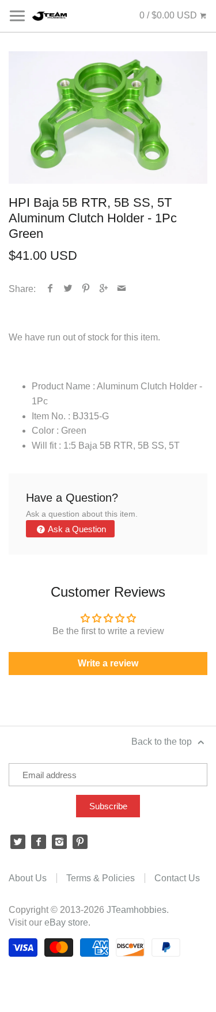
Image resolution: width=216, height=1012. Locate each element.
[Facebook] (38, 842)
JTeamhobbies (136, 910)
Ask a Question (76, 529)
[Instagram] (59, 842)
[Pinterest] (80, 842)
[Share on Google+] (104, 289)
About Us (28, 878)
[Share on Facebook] (50, 289)
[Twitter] (17, 842)
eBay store (66, 922)
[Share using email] (122, 289)
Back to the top (162, 741)
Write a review (108, 663)
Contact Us (177, 878)
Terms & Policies (100, 878)
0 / (168, 15)
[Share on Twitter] (68, 289)
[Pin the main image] (86, 289)
